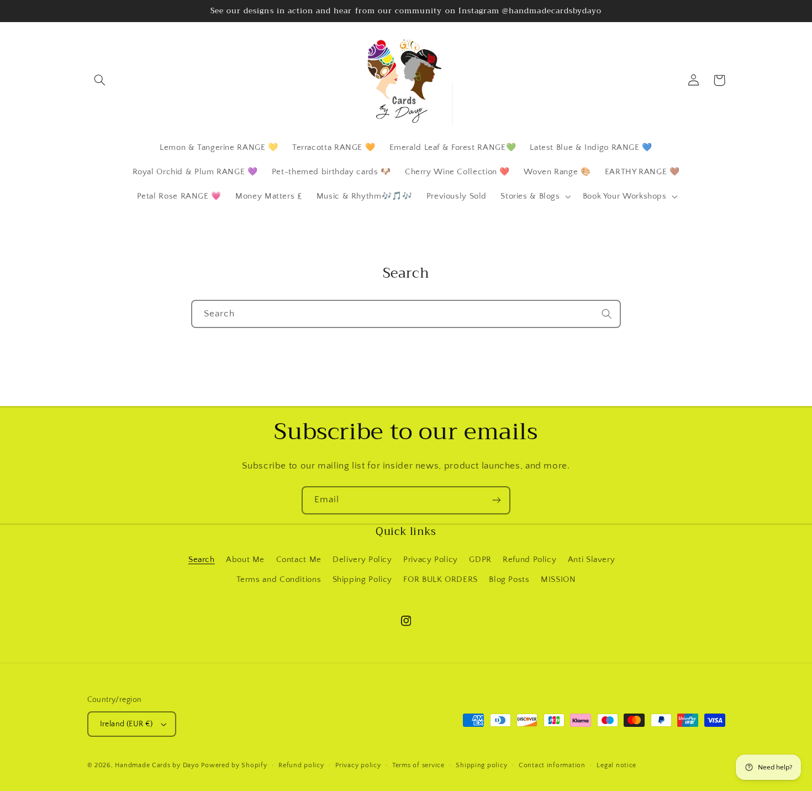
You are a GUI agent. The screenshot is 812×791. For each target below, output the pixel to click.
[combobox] (406, 314)
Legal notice (616, 765)
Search (201, 559)
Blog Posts (509, 579)
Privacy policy (358, 765)
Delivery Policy (362, 559)
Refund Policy (529, 559)
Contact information (552, 765)
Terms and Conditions (278, 579)
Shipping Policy (362, 579)
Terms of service (418, 765)
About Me (245, 559)
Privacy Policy (430, 559)
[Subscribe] (496, 500)
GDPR (480, 559)
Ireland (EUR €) (126, 724)
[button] (100, 80)
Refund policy (301, 765)
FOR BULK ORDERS (440, 579)
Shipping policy (481, 765)
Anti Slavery (591, 559)
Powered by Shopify (234, 765)
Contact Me (298, 559)
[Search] (607, 313)
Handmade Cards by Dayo (157, 765)
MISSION (558, 579)
